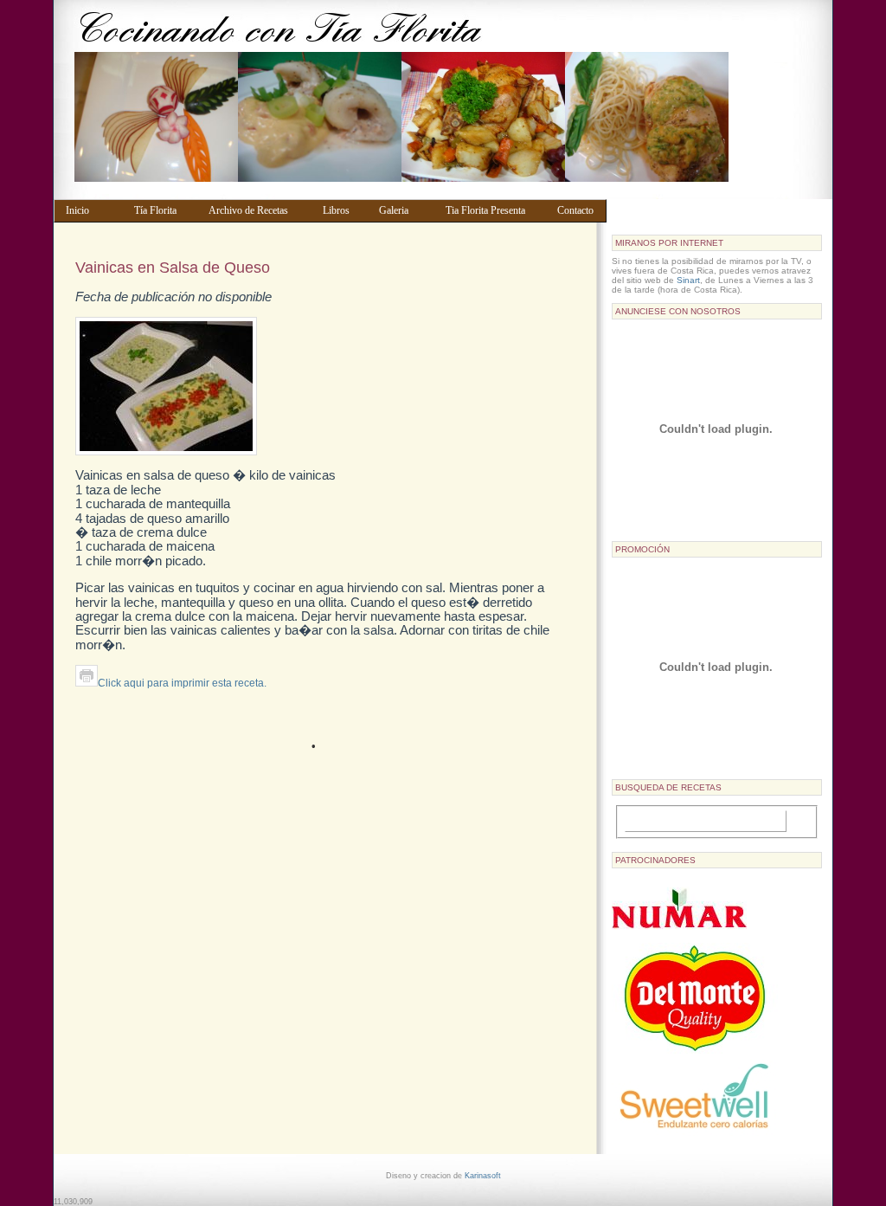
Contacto (578, 210)
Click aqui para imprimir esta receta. (182, 682)
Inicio (92, 210)
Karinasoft (483, 1175)
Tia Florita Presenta (493, 210)
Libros (343, 210)
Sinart (688, 280)
